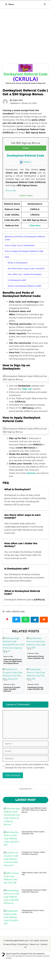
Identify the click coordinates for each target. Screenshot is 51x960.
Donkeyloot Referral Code (25, 155)
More (8, 190)
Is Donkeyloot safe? (17, 280)
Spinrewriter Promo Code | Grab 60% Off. (35, 657)
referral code (18, 611)
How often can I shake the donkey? (25, 274)
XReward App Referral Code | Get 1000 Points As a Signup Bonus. (13, 661)
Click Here (35, 225)
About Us (34, 944)
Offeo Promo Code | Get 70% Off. (34, 874)
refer (8, 611)
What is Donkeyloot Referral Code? (25, 286)
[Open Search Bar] (44, 4)
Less (13, 190)
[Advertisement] (25, 36)
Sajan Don (18, 100)
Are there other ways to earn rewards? (26, 268)
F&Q (7, 257)
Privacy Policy (10, 944)
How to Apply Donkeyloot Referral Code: (24, 251)
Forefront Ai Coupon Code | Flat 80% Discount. (12, 689)
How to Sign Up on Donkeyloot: (20, 245)
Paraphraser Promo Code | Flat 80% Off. (35, 688)
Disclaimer (23, 944)
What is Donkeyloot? (18, 262)
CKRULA (27, 162)
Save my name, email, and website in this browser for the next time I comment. (26, 766)
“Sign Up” (27, 389)
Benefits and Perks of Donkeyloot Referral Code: (25, 238)
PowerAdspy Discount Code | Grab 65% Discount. (34, 891)
